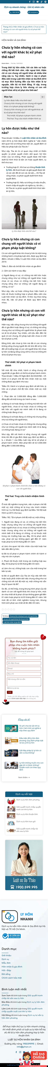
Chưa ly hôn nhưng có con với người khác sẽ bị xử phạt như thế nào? (23, 111)
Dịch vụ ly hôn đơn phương (28, 800)
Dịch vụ (5, 959)
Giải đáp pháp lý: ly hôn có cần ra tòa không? (30, 751)
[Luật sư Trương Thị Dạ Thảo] (24, 865)
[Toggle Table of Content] (41, 97)
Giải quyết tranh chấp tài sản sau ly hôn (27, 830)
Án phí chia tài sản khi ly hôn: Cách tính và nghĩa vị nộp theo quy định (30, 728)
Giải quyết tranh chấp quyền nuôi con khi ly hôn (28, 808)
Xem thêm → (24, 777)
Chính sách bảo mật (18, 698)
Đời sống (6, 974)
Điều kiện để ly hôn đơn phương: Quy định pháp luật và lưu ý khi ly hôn (31, 740)
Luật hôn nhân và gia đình (12, 622)
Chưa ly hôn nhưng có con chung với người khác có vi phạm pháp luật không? (23, 105)
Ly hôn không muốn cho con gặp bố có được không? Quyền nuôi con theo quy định (31, 766)
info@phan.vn (24, 1047)
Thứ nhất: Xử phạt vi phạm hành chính (24, 115)
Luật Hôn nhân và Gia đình (34, 138)
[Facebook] (16, 1052)
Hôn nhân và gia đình (14, 40)
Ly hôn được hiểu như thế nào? (18, 100)
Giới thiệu (6, 955)
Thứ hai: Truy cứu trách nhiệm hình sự (24, 118)
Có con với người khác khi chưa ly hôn (16, 619)
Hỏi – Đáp (6, 970)
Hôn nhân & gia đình (12, 967)
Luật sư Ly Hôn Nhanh (16, 1065)
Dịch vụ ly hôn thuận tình (27, 814)
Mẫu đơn (6, 963)
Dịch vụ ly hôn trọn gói (25, 822)
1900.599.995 (28, 1044)
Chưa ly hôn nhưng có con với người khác (24, 616)
